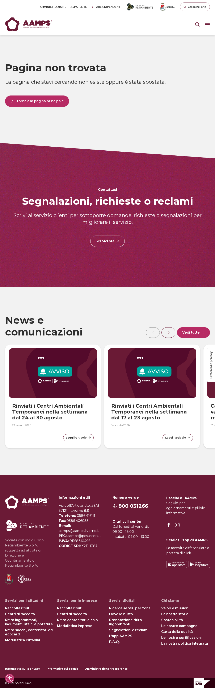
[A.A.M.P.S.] (28, 24)
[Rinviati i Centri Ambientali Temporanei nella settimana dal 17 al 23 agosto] (152, 373)
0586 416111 (86, 516)
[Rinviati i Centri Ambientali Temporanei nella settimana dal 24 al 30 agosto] (53, 373)
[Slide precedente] (153, 332)
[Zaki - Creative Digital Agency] (202, 683)
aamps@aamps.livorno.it (79, 531)
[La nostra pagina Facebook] (168, 525)
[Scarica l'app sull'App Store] (176, 564)
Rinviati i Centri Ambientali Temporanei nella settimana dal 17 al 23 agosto (149, 412)
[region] (107, 381)
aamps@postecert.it (84, 536)
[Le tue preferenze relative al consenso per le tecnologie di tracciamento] (211, 365)
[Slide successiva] (168, 332)
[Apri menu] (197, 24)
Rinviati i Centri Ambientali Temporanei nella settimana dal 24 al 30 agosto (50, 412)
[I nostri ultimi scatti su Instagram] (177, 525)
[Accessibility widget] (9, 678)
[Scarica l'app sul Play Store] (199, 564)
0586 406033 (78, 521)
